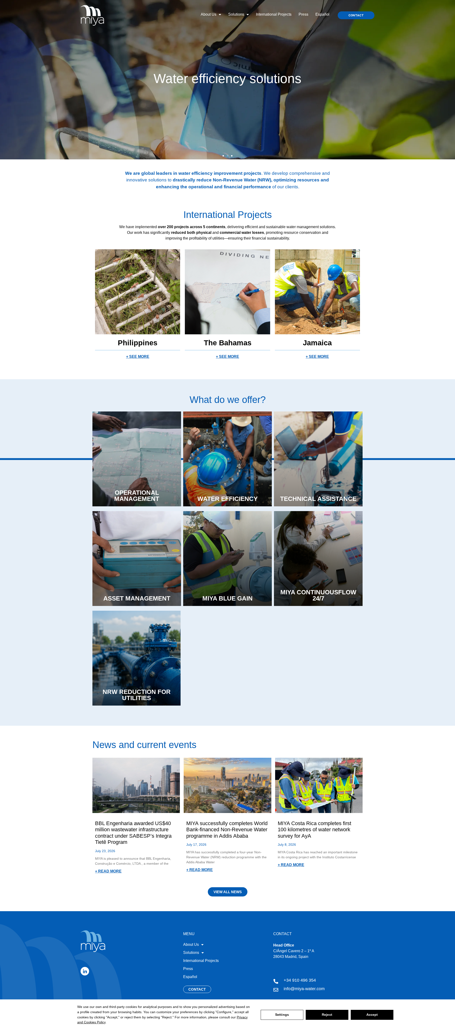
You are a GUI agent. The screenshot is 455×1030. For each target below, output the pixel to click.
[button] (223, 156)
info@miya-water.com (304, 988)
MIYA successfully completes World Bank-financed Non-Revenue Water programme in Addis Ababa (227, 829)
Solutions (236, 14)
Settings (282, 1014)
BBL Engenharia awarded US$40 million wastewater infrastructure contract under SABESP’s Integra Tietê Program (133, 832)
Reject (327, 1014)
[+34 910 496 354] (275, 981)
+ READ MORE (108, 871)
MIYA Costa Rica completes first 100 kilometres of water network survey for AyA (314, 829)
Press (303, 14)
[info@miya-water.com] (275, 990)
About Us (208, 14)
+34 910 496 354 (300, 980)
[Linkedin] (85, 971)
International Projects (273, 14)
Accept (372, 1014)
